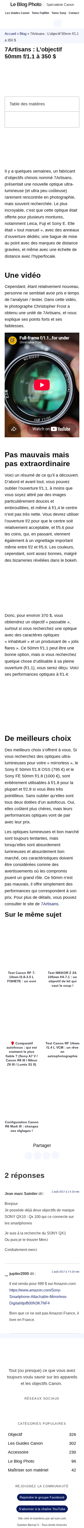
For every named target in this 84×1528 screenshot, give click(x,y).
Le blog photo (25, 4)
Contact (74, 13)
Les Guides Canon (17, 13)
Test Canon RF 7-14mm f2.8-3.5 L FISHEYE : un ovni (21, 977)
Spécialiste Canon (60, 5)
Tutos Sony (59, 13)
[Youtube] (47, 1410)
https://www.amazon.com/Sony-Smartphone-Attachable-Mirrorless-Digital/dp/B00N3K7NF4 (38, 1296)
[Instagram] (56, 1410)
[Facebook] (27, 1410)
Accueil (10, 34)
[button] (58, 22)
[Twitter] (37, 1410)
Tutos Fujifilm (40, 13)
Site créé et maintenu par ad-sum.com (42, 1518)
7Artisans (49, 904)
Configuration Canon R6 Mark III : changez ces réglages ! (21, 1126)
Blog (23, 34)
